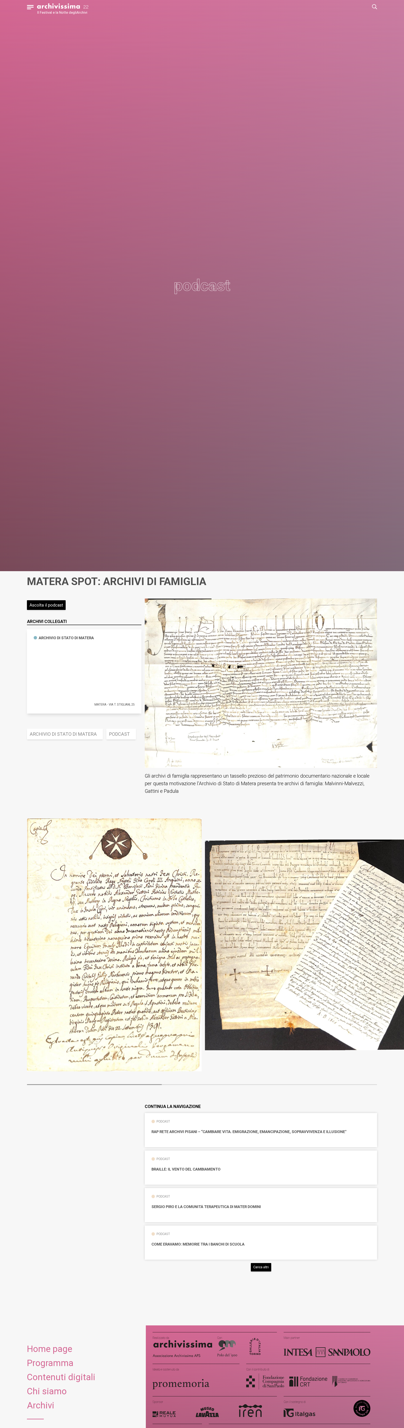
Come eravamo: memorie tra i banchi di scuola (198, 1244)
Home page (49, 1349)
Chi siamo (47, 1391)
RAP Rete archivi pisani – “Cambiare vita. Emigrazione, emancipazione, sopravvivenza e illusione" (249, 1132)
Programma (50, 1363)
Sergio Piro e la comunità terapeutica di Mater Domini (206, 1207)
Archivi (40, 1405)
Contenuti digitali (61, 1377)
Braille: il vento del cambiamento (186, 1169)
